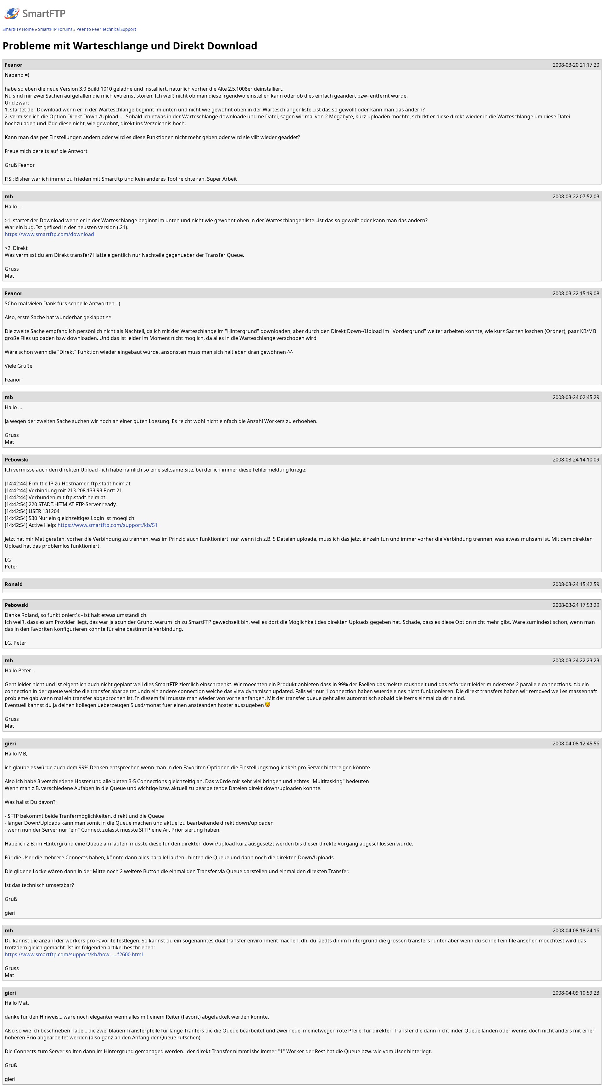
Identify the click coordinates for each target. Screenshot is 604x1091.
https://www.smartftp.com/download (49, 234)
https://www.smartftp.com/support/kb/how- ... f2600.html (74, 954)
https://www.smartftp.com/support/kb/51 (108, 525)
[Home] (35, 23)
